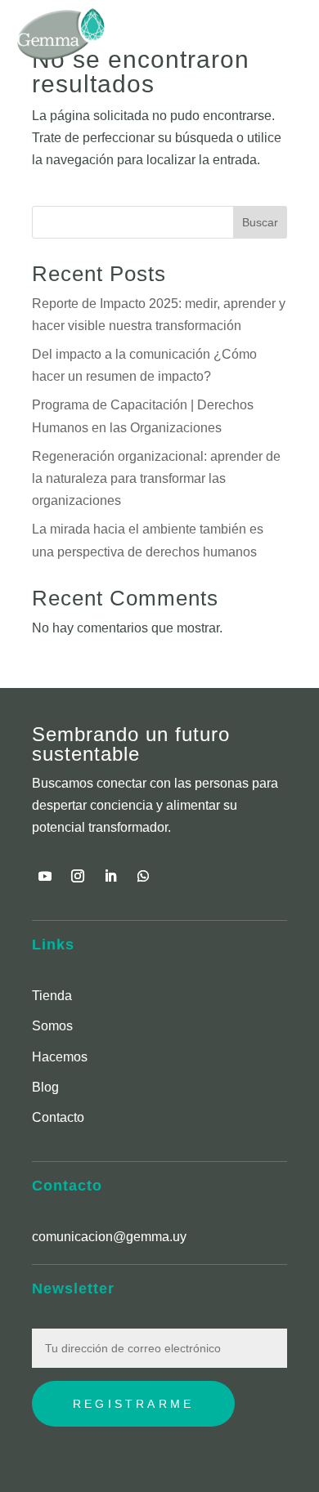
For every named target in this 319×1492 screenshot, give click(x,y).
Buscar (260, 222)
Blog (45, 1087)
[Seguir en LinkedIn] (110, 876)
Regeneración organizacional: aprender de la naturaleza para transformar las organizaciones (156, 478)
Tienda (52, 996)
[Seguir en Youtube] (45, 876)
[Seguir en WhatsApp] (143, 876)
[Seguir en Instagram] (78, 876)
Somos (52, 1026)
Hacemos (60, 1057)
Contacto (58, 1117)
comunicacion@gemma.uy (109, 1237)
